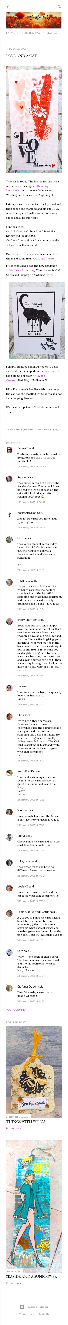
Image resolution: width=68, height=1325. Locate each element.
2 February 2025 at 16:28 (30, 799)
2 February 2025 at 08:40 (31, 466)
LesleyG (22, 886)
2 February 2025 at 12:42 (30, 760)
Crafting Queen (27, 986)
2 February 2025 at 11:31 (30, 675)
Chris (20, 715)
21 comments (13, 1283)
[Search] (59, 6)
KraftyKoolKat (26, 771)
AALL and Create (44, 258)
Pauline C (23, 580)
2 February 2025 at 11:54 (30, 704)
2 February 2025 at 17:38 (30, 850)
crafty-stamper (27, 620)
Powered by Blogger (37, 1306)
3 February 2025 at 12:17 (30, 940)
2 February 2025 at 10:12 (30, 570)
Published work (30, 33)
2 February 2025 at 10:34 (31, 609)
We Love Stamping (22, 270)
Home (10, 33)
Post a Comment (17, 1009)
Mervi (21, 836)
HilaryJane (24, 861)
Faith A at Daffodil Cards (33, 912)
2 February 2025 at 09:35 (31, 527)
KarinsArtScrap (26, 513)
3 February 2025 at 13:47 (30, 975)
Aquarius (23, 477)
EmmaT (22, 448)
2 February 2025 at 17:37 (30, 825)
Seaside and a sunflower (31, 1276)
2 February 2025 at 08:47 (31, 502)
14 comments (13, 1128)
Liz (19, 686)
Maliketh (44, 1314)
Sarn (20, 951)
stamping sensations (25, 429)
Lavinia (39, 407)
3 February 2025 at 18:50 (30, 1001)
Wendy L (23, 810)
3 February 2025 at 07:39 (31, 901)
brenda (22, 538)
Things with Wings (25, 1121)
